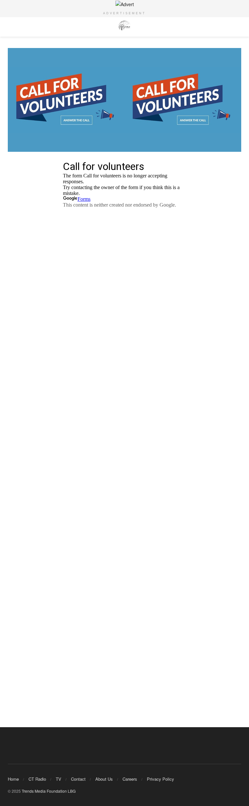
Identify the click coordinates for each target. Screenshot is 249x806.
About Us (104, 779)
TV (58, 779)
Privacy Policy (160, 779)
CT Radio (37, 779)
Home (13, 779)
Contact (78, 779)
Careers (130, 779)
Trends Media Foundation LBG (49, 791)
